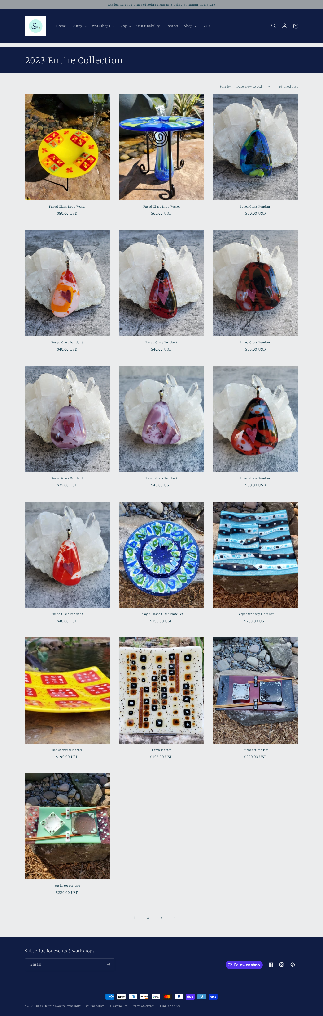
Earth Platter (161, 750)
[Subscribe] (108, 964)
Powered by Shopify (68, 1005)
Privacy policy (118, 1005)
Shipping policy (169, 1005)
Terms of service (143, 1005)
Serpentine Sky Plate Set (256, 614)
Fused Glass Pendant (256, 206)
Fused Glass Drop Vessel (67, 206)
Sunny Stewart (44, 1005)
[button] (79, 26)
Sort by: (225, 86)
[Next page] (188, 917)
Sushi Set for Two (255, 750)
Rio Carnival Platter (67, 750)
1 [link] (135, 917)
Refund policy (94, 1005)
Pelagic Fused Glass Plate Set (161, 614)
